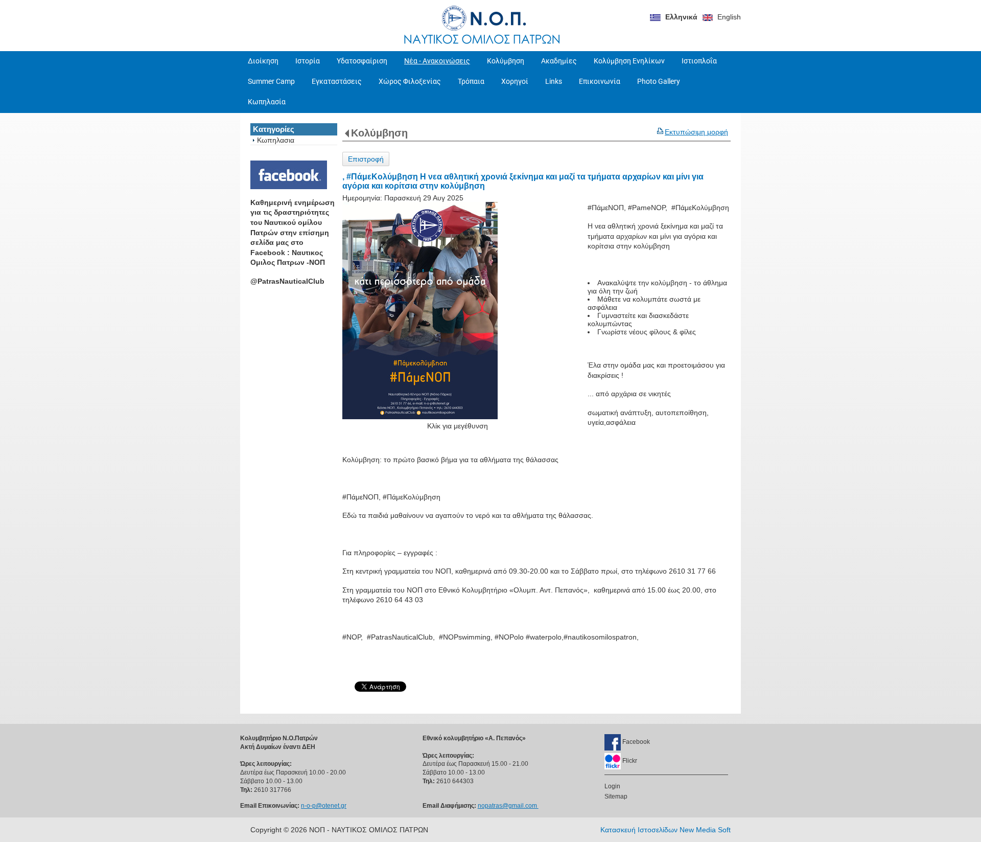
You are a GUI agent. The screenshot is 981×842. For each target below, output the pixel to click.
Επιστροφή (366, 159)
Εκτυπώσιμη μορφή (696, 132)
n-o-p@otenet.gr (323, 805)
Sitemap (615, 796)
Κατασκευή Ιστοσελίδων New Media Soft (665, 830)
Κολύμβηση (379, 133)
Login (612, 786)
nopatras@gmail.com (508, 805)
